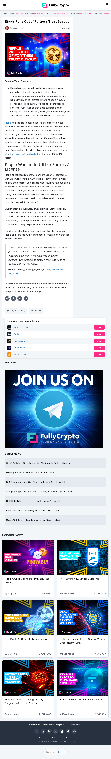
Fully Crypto (13, 593)
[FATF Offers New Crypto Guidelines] (82, 557)
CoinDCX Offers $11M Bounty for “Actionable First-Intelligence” (38, 463)
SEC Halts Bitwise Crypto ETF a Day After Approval (33, 501)
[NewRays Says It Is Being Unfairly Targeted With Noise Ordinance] (28, 678)
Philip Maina (68, 654)
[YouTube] (61, 731)
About (41, 738)
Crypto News (34, 725)
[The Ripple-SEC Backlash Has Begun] (28, 617)
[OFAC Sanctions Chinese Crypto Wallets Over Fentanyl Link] (82, 617)
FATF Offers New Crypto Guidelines (79, 578)
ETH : (64, 14)
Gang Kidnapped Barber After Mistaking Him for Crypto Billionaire (40, 491)
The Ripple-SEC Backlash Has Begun (26, 639)
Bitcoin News (48, 725)
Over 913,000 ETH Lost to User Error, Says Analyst (33, 520)
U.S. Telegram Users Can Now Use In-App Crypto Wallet (35, 482)
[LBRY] (74, 731)
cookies (58, 752)
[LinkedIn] (49, 731)
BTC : (40, 14)
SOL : (17, 14)
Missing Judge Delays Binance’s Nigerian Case (30, 472)
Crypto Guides (62, 725)
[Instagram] (43, 731)
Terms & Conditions (54, 738)
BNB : (86, 14)
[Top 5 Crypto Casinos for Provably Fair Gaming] (28, 557)
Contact (69, 738)
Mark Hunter (18, 28)
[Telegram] (68, 731)
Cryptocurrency (18, 310)
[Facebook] (36, 731)
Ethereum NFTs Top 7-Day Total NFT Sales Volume (33, 510)
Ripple (38, 310)
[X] (55, 731)
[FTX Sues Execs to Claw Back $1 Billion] (82, 678)
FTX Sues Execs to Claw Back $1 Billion (82, 699)
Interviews (75, 725)
